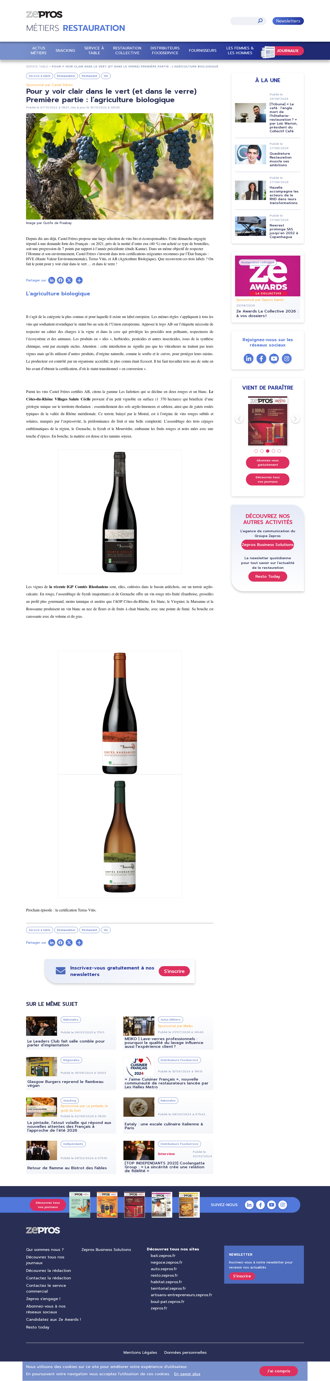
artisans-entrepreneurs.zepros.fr (181, 1295)
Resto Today (267, 576)
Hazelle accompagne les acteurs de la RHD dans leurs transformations (284, 195)
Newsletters (288, 21)
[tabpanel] (267, 421)
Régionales (71, 1060)
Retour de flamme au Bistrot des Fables (67, 1168)
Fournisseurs (202, 50)
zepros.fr (159, 1308)
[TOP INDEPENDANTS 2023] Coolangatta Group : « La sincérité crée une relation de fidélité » (165, 1167)
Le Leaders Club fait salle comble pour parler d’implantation (66, 1043)
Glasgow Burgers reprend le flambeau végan (65, 1084)
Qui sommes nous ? (45, 1250)
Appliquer (260, 20)
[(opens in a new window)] (79, 280)
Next (291, 418)
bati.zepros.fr (163, 1256)
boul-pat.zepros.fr (167, 1302)
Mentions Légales (140, 1352)
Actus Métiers (38, 50)
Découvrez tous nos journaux (268, 479)
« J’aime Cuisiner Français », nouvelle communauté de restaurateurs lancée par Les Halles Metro (166, 1083)
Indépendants (73, 1144)
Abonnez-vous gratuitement (268, 462)
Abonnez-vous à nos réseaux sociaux (45, 1309)
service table (37, 66)
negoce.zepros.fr (166, 1262)
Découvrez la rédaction (48, 1271)
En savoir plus (187, 1374)
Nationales (70, 1019)
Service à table (94, 50)
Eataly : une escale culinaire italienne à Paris (164, 1126)
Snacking (65, 50)
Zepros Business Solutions (268, 545)
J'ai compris (278, 1371)
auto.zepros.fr (164, 1269)
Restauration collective (127, 50)
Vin (106, 76)
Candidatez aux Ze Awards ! (53, 1319)
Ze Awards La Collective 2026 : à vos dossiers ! (267, 313)
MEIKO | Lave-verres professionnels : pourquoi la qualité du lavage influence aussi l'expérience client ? (164, 1042)
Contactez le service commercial (46, 1288)
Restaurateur (66, 76)
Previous (235, 418)
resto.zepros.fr (164, 1275)
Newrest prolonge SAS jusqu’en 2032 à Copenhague (284, 231)
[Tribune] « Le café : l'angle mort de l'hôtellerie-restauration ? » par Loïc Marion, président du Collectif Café (283, 118)
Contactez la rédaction (48, 1278)
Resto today (37, 1327)
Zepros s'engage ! (43, 1299)
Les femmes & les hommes (240, 50)
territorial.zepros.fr (168, 1288)
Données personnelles (185, 1352)
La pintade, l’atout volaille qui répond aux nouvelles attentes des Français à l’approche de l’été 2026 (69, 1126)
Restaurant (89, 76)
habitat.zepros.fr (166, 1282)
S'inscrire (174, 971)
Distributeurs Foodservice (165, 50)
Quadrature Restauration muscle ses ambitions (281, 159)
